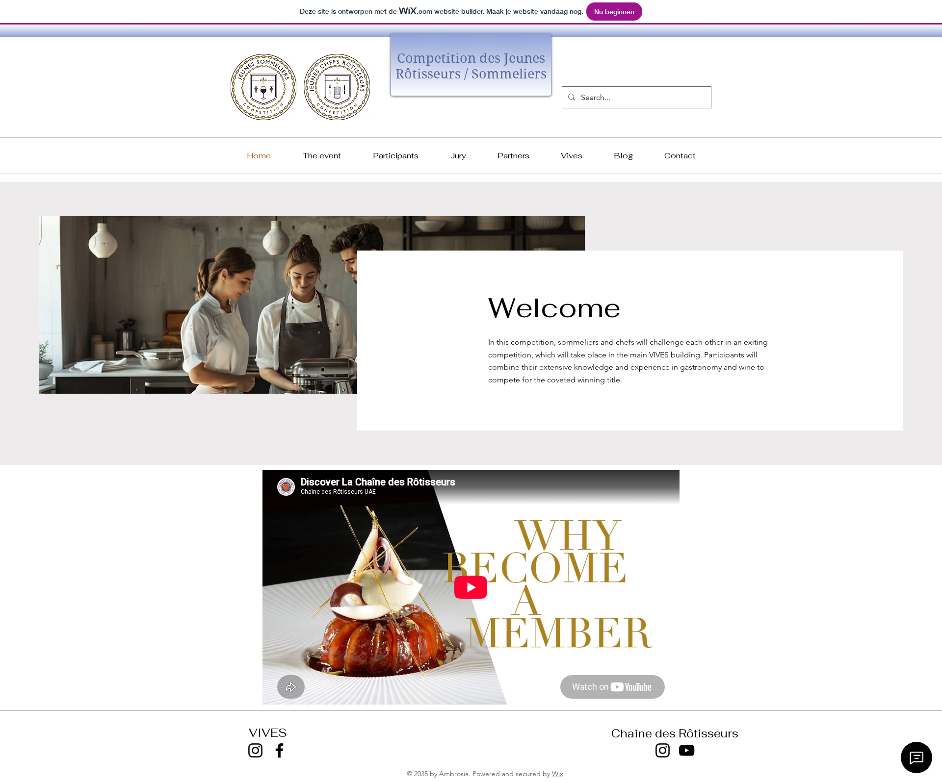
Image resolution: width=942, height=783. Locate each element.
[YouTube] (686, 750)
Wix (557, 773)
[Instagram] (255, 750)
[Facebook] (279, 750)
